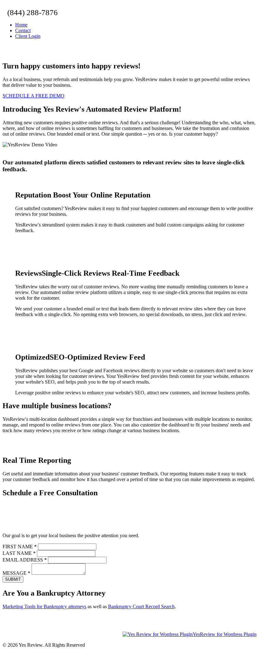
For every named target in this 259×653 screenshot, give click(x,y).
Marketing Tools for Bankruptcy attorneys (44, 606)
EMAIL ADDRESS (25, 559)
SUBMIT (13, 579)
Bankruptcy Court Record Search (141, 606)
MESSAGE (16, 573)
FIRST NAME (20, 546)
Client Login (27, 36)
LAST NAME (19, 553)
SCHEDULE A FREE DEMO (33, 95)
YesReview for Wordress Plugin (224, 634)
